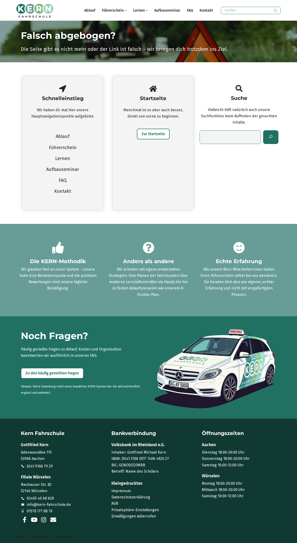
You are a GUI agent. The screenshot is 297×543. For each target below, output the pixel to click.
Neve (20, 537)
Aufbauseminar (167, 10)
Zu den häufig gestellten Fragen (52, 373)
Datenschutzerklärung (130, 497)
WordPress (65, 537)
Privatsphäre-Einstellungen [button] (135, 510)
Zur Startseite (153, 134)
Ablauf (89, 10)
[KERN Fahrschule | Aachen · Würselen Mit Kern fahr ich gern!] (34, 11)
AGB (114, 503)
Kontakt (206, 10)
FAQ (190, 10)
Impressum (121, 491)
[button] (126, 10)
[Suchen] (275, 10)
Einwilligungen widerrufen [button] (133, 516)
